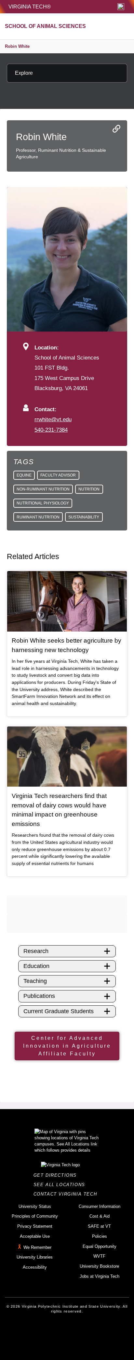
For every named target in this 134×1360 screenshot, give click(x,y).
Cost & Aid (99, 1216)
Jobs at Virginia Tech (99, 1276)
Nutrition (89, 489)
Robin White (17, 46)
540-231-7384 (51, 429)
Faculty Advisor (58, 475)
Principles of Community (35, 1216)
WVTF (99, 1256)
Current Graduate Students (58, 1011)
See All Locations (61, 1184)
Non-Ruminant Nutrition (43, 489)
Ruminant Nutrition (38, 517)
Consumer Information (99, 1206)
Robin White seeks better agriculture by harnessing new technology (66, 645)
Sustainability (83, 517)
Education (36, 966)
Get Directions (57, 1175)
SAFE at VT (99, 1226)
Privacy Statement (34, 1226)
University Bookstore (99, 1266)
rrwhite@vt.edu (53, 419)
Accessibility (35, 1267)
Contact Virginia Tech (67, 1194)
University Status (35, 1206)
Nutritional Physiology (43, 503)
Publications (39, 996)
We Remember (37, 1247)
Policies (99, 1236)
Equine (24, 475)
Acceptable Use (35, 1236)
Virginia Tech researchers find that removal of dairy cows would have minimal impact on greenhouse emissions (59, 809)
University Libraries (35, 1257)
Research (35, 951)
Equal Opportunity (99, 1246)
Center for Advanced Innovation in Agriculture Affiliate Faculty (67, 1045)
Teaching (35, 981)
